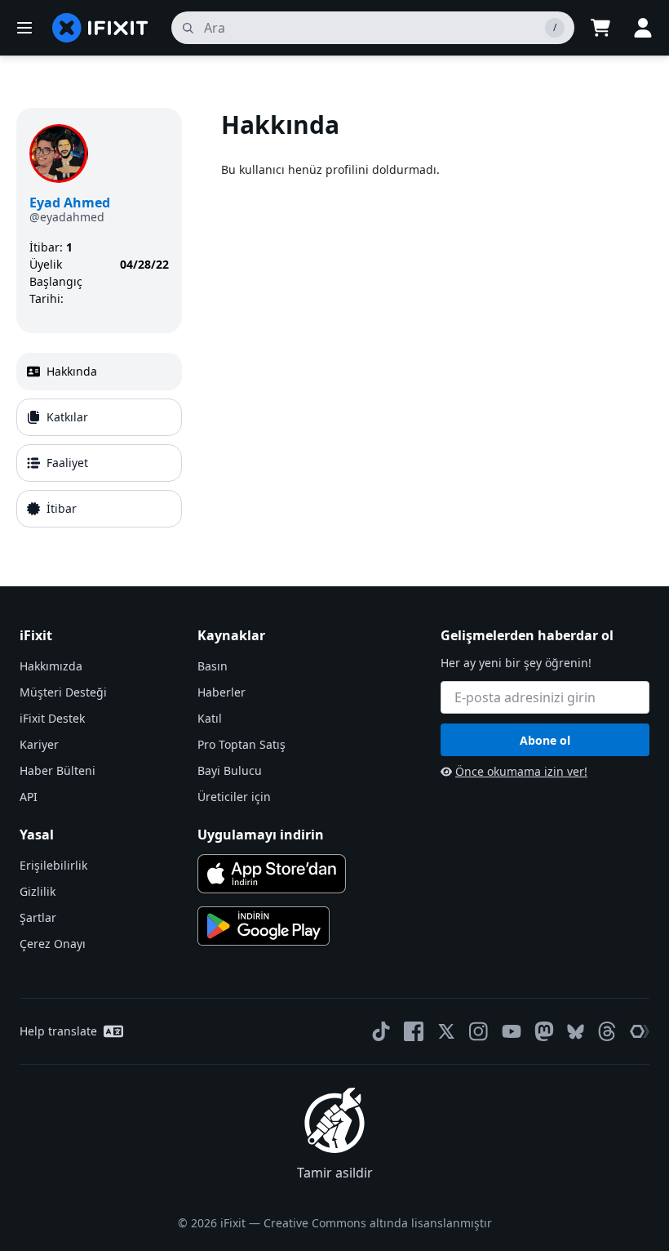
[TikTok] (381, 1031)
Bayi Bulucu (229, 770)
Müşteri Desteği (63, 692)
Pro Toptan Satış (241, 744)
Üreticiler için (234, 796)
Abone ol (545, 740)
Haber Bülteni (57, 770)
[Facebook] (413, 1031)
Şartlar (38, 917)
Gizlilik (37, 891)
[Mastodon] (544, 1031)
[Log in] (643, 27)
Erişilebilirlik (53, 865)
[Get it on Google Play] (263, 926)
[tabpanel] (437, 321)
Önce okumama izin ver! (521, 771)
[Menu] (24, 27)
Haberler (221, 692)
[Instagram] (479, 1031)
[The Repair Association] (639, 1031)
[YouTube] (511, 1031)
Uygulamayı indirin (260, 835)
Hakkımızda (51, 666)
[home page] (100, 27)
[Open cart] (600, 27)
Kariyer (39, 744)
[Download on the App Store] (271, 873)
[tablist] (99, 440)
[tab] (99, 371)
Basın (212, 666)
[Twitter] (446, 1031)
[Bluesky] (575, 1031)
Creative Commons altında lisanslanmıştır (378, 1223)
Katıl (209, 718)
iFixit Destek (52, 718)
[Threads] (607, 1031)
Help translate (58, 1031)
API (29, 796)
